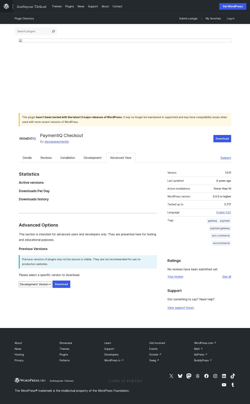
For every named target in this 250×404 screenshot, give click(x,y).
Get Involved (157, 342)
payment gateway (220, 228)
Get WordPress (233, 6)
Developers (111, 354)
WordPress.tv (114, 360)
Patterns (64, 360)
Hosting (19, 354)
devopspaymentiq (57, 141)
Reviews (46, 158)
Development (93, 158)
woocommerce (221, 243)
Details (27, 158)
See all (226, 276)
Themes (64, 348)
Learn (107, 342)
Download (222, 138)
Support (226, 158)
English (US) (224, 212)
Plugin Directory (24, 18)
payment (225, 220)
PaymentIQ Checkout (61, 135)
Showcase (65, 342)
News (18, 348)
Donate (155, 354)
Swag (154, 360)
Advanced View (120, 158)
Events (153, 348)
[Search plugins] (53, 31)
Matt (198, 348)
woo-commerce (221, 235)
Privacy (19, 360)
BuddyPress (203, 360)
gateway (212, 220)
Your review (175, 276)
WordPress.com (205, 342)
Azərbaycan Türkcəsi (62, 380)
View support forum (180, 308)
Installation (67, 158)
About (18, 342)
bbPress (200, 354)
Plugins (63, 354)
